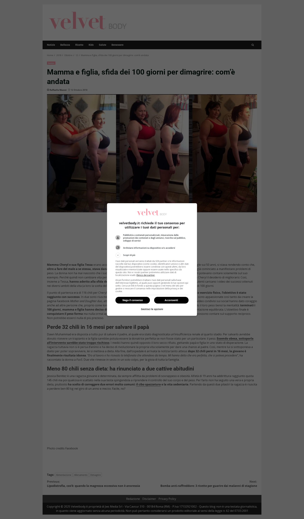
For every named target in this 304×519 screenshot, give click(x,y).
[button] (152, 255)
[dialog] (152, 259)
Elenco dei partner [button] (146, 275)
